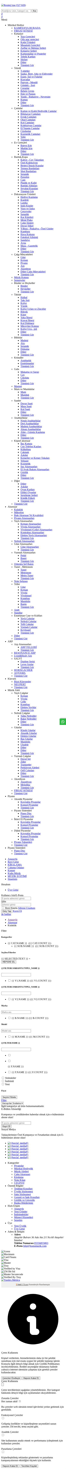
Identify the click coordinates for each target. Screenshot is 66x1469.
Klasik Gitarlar (28, 730)
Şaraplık (25, 214)
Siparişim (12, 879)
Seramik (25, 174)
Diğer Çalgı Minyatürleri (33, 271)
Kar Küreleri (27, 217)
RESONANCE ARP (25, 653)
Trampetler (26, 764)
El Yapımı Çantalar (30, 128)
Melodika (25, 784)
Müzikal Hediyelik (23, 1168)
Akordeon (26, 268)
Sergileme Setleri (29, 495)
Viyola (24, 592)
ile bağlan (6, 914)
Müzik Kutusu (21, 277)
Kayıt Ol (17, 911)
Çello (23, 701)
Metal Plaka (27, 220)
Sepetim (18, 1220)
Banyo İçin (26, 145)
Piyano (24, 263)
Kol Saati (25, 409)
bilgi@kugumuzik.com (34, 1246)
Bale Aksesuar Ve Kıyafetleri (28, 515)
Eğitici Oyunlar (28, 492)
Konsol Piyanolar (29, 804)
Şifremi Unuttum (26, 908)
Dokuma (25, 349)
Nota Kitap (19, 1180)
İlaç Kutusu (26, 443)
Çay (23, 374)
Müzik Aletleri (21, 1171)
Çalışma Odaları (16, 867)
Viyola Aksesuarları (30, 526)
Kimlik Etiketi (28, 498)
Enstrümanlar (27, 363)
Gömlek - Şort (28, 85)
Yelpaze (25, 460)
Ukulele (25, 744)
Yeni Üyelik (20, 1226)
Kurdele (25, 200)
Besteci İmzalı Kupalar (32, 165)
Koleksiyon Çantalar (31, 125)
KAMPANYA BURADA (27, 28)
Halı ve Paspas (28, 94)
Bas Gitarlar (27, 739)
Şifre (3, 901)
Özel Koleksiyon (29, 162)
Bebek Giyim (27, 91)
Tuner (23, 569)
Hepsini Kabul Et (31, 1378)
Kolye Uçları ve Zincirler (33, 309)
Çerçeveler (26, 211)
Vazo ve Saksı (28, 208)
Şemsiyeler (19, 280)
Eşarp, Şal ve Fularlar (31, 76)
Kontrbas (25, 598)
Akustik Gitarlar (29, 733)
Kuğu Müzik (14, 873)
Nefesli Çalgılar (28, 621)
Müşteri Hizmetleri (23, 1217)
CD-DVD (19, 1183)
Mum (23, 392)
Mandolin (25, 601)
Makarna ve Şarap (30, 372)
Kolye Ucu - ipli (29, 329)
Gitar (23, 257)
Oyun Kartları (28, 489)
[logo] (33, 5)
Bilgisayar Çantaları (31, 114)
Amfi (16, 610)
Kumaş (24, 99)
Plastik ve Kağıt (29, 182)
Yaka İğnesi (26, 317)
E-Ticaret (24, 1284)
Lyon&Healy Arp (23, 655)
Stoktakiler (10, 1078)
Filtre (4, 1100)
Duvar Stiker (27, 225)
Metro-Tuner (27, 575)
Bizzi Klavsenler (22, 681)
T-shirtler (25, 71)
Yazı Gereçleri (28, 36)
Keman (24, 260)
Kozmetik (25, 463)
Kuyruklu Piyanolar (31, 802)
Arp (23, 266)
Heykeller (25, 288)
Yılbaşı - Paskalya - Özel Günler (37, 228)
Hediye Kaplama (29, 197)
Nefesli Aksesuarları (24, 541)
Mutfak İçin (26, 148)
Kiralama (18, 1177)
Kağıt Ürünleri (28, 42)
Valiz (23, 137)
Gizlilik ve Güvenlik (24, 1200)
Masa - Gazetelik (29, 245)
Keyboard (26, 630)
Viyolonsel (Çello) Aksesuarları (36, 529)
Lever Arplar (27, 664)
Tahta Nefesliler (29, 716)
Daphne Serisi (28, 661)
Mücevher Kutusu (30, 326)
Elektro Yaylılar (28, 707)
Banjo (24, 604)
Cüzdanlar (26, 131)
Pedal (23, 555)
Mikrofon (19, 512)
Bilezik (24, 311)
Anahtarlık (26, 360)
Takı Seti (25, 300)
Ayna (23, 243)
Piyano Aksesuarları (24, 518)
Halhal (24, 297)
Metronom (26, 572)
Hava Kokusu (28, 234)
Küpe (23, 314)
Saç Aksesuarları (29, 466)
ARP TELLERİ (29, 647)
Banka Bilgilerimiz (23, 1203)
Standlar (18, 612)
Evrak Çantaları (28, 116)
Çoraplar (25, 88)
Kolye (24, 303)
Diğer (23, 62)
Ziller (23, 761)
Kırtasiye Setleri (29, 51)
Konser (11, 870)
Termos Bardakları (30, 168)
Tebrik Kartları (28, 56)
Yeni (7, 1084)
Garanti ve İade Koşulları (27, 1197)
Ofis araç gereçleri (30, 39)
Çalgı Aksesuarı (22, 1174)
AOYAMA (20, 673)
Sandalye (25, 240)
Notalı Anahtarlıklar (31, 420)
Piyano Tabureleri (23, 842)
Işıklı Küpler (27, 205)
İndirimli (9, 1081)
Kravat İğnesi (27, 320)
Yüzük (24, 306)
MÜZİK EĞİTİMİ (17, 876)
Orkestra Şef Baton (23, 564)
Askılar (24, 455)
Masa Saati (26, 406)
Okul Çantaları (28, 119)
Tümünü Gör (27, 65)
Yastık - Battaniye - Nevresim (35, 96)
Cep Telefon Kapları (31, 446)
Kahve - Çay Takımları (32, 159)
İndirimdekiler (21, 1214)
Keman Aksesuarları (31, 524)
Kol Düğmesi (27, 323)
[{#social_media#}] (18, 1143)
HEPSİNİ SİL (9, 962)
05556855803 (41, 1243)
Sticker (24, 59)
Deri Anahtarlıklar (30, 423)
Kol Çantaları (27, 122)
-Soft (18, 1284)
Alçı (23, 343)
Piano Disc (26, 813)
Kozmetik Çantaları (30, 134)
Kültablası (26, 449)
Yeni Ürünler (20, 1211)
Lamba (24, 202)
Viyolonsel (26, 595)
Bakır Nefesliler (29, 718)
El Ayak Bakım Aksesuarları (35, 469)
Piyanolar (19, 1165)
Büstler (24, 286)
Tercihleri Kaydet (29, 1466)
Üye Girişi (13, 890)
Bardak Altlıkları (29, 185)
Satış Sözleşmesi (22, 1194)
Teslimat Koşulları (23, 1188)
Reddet (23, 1366)
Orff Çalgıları (27, 770)
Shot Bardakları (28, 171)
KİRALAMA (15, 864)
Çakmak (25, 452)
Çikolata (25, 377)
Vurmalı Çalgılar (29, 627)
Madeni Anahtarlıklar (31, 426)
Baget (23, 558)
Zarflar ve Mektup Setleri (33, 48)
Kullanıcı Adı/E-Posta (12, 895)
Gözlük (24, 472)
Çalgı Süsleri (27, 223)
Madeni (24, 340)
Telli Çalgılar (27, 624)
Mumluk (25, 395)
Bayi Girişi (13, 861)
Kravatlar (25, 79)
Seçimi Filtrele (9, 1097)
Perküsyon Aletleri (30, 767)
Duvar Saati (27, 403)
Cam (23, 180)
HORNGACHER (23, 670)
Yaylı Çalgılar (27, 618)
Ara (34, 11)
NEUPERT (20, 684)
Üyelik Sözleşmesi (23, 1191)
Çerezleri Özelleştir (11, 1378)
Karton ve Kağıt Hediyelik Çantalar (39, 111)
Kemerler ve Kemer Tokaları (35, 458)
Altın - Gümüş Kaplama (33, 432)
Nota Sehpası (21, 581)
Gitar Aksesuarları (30, 546)
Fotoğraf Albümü (29, 237)
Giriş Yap (7, 911)
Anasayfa (12, 859)
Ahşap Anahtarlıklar (31, 429)
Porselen (25, 177)
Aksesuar (12, 922)
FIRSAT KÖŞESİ (23, 30)
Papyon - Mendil (29, 82)
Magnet (18, 386)
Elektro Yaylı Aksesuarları (34, 535)
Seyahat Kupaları (29, 188)
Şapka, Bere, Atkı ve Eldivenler (37, 73)
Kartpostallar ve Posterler (33, 53)
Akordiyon (26, 782)
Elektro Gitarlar (28, 736)
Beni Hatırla (11, 908)
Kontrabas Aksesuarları (32, 532)
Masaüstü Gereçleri (30, 45)
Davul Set (26, 759)
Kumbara (25, 231)
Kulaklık (18, 509)
